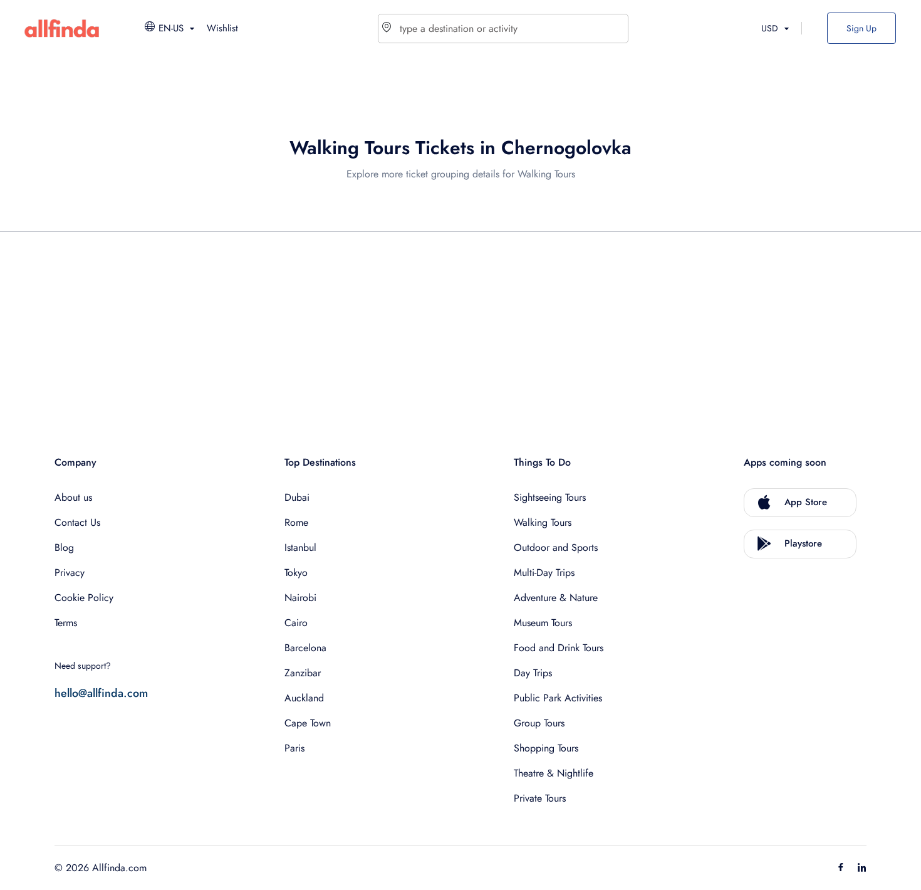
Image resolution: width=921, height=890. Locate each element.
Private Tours (540, 798)
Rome (296, 522)
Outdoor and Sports (556, 547)
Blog (64, 547)
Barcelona (305, 648)
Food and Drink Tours (558, 648)
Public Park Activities (558, 698)
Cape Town (307, 723)
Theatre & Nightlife (553, 773)
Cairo (296, 622)
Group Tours (539, 723)
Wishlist (222, 28)
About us (73, 497)
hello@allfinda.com (101, 693)
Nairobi (300, 597)
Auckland (304, 698)
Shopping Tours (546, 748)
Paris (294, 748)
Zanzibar (302, 673)
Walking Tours (542, 522)
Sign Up (861, 28)
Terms (66, 622)
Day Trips (533, 673)
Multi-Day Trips (544, 572)
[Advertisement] (430, 329)
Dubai (297, 497)
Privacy (70, 572)
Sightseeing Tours (550, 497)
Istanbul (300, 547)
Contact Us (77, 522)
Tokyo (296, 572)
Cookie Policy (84, 597)
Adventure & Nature (556, 597)
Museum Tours (543, 622)
